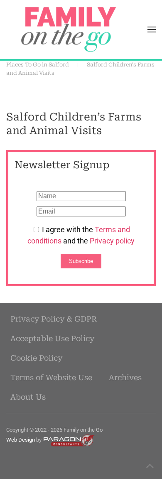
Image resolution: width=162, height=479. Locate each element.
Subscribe (81, 261)
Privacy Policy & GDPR (53, 318)
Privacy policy (112, 240)
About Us (28, 397)
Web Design (20, 440)
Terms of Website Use (51, 377)
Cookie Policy (36, 358)
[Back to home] (68, 29)
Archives (125, 377)
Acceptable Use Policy (52, 338)
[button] (151, 29)
